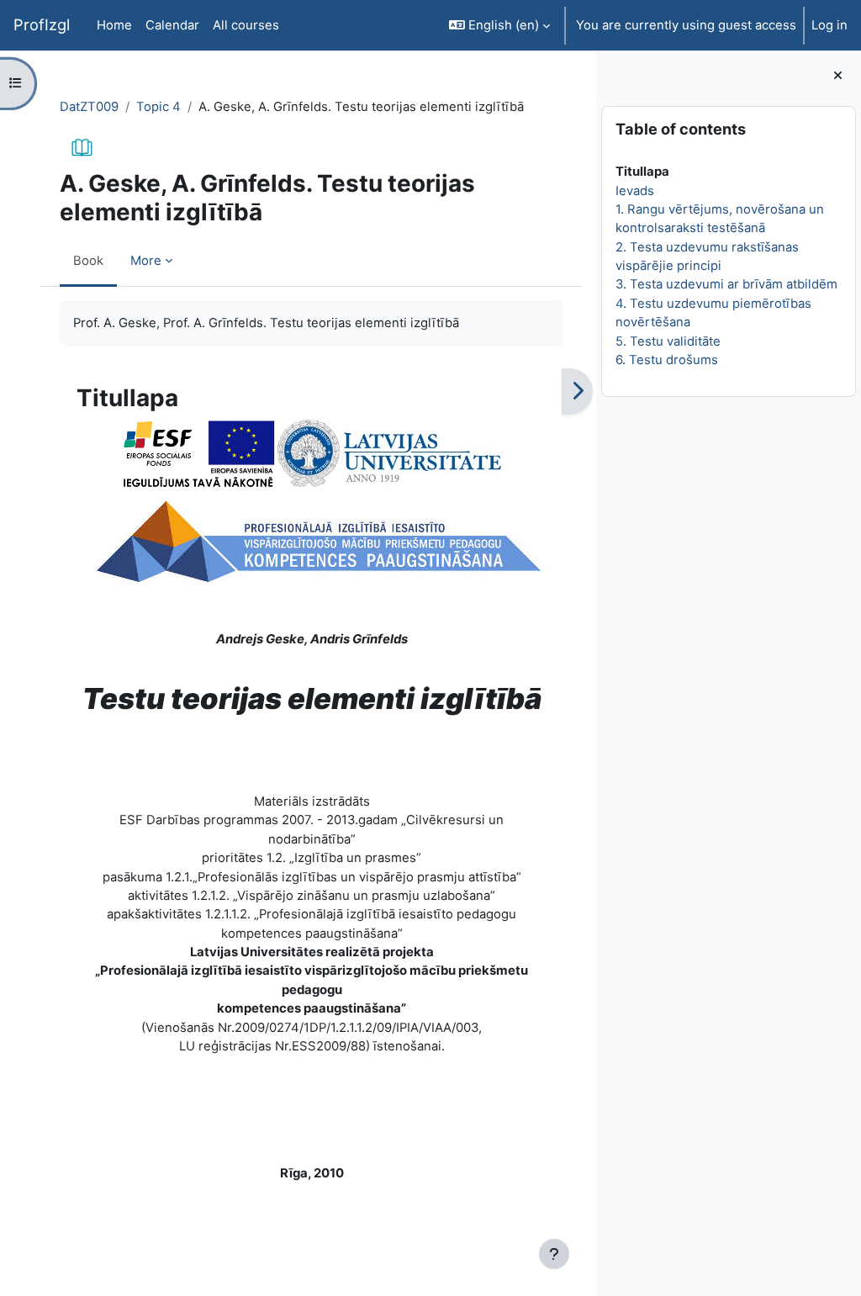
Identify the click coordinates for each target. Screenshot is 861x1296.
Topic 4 (158, 106)
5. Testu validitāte (668, 341)
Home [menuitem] (114, 25)
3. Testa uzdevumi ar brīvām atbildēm (726, 284)
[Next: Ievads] (577, 391)
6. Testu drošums (666, 360)
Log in (829, 25)
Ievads (634, 190)
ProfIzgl (41, 24)
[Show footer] (554, 1254)
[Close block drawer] (838, 76)
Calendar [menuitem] (172, 25)
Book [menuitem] (88, 260)
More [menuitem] (145, 260)
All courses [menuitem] (246, 25)
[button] (499, 25)
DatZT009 (89, 106)
